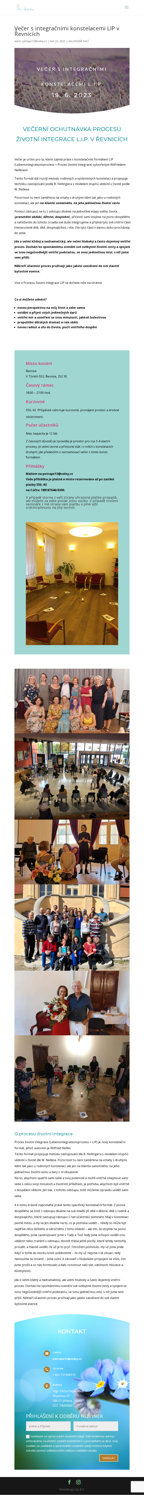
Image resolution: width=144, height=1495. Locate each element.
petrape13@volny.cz (34, 41)
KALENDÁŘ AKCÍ (78, 41)
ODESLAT (108, 1458)
